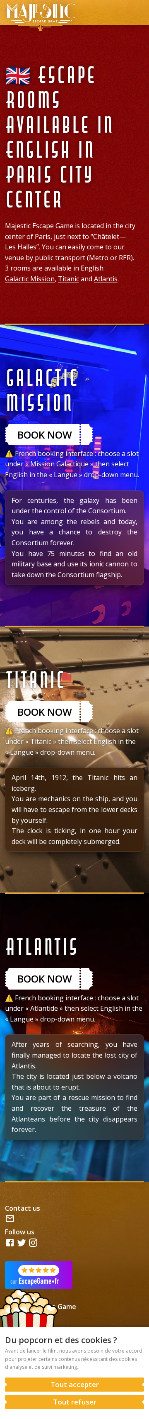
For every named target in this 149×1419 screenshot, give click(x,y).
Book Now (44, 434)
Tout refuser (74, 1402)
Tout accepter (74, 1384)
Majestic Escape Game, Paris (40, 12)
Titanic (68, 278)
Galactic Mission (30, 278)
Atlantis (106, 278)
